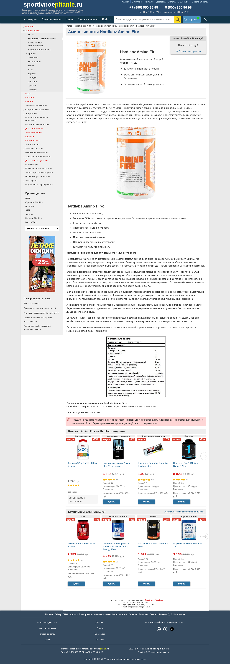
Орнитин (32, 81)
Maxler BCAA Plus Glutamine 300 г (153, 545)
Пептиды (32, 89)
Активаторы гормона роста (39, 172)
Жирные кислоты (34, 148)
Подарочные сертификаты (39, 184)
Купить (111, 502)
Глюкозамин (179, 614)
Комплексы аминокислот (123, 26)
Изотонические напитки (37, 124)
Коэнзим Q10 (165, 614)
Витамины (143, 614)
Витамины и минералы (37, 152)
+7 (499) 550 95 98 (143, 7)
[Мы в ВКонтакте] (157, 629)
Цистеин (32, 85)
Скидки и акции (87, 19)
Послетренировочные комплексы (36, 119)
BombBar (30, 206)
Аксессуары (31, 180)
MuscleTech (31, 222)
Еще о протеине (31, 303)
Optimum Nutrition (34, 202)
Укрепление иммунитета (38, 156)
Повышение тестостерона (38, 168)
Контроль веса (32, 140)
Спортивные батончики (37, 109)
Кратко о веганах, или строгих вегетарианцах (38, 319)
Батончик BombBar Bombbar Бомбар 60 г (153, 464)
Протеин (29, 26)
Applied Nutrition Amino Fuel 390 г (187, 545)
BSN (27, 198)
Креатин (29, 97)
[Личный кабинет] (205, 19)
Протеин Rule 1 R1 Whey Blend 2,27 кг (186, 464)
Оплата (172, 1)
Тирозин (32, 73)
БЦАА (65, 614)
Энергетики (31, 113)
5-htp (30, 69)
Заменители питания (36, 105)
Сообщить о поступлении (190, 51)
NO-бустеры (31, 164)
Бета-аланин (34, 61)
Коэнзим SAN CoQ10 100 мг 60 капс (82, 464)
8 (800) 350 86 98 (178, 7)
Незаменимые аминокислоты (35, 44)
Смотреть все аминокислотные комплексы (184, 511)
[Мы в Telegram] (164, 629)
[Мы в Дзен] (170, 629)
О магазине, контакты (143, 1)
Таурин (31, 66)
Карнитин (30, 136)
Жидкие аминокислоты (39, 49)
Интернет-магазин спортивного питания (136, 600)
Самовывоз (183, 1)
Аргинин (32, 53)
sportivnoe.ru (53, 4)
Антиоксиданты (33, 144)
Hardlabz (140, 26)
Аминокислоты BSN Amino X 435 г (82, 545)
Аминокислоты (103, 26)
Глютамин (33, 57)
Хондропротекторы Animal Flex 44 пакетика (117, 464)
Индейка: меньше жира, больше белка (41, 313)
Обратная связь (200, 1)
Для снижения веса (35, 128)
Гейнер (29, 101)
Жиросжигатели (33, 132)
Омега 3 (154, 614)
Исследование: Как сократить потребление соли (37, 328)
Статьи (47, 639)
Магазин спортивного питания (80, 26)
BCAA (31, 34)
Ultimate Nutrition (33, 218)
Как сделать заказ (47, 628)
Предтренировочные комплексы (95, 614)
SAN (27, 210)
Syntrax (29, 214)
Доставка (161, 1)
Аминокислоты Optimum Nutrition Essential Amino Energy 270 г (116, 546)
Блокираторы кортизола (37, 176)
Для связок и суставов (36, 160)
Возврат (100, 639)
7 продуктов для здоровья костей (40, 308)
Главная (125, 1)
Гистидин (32, 77)
